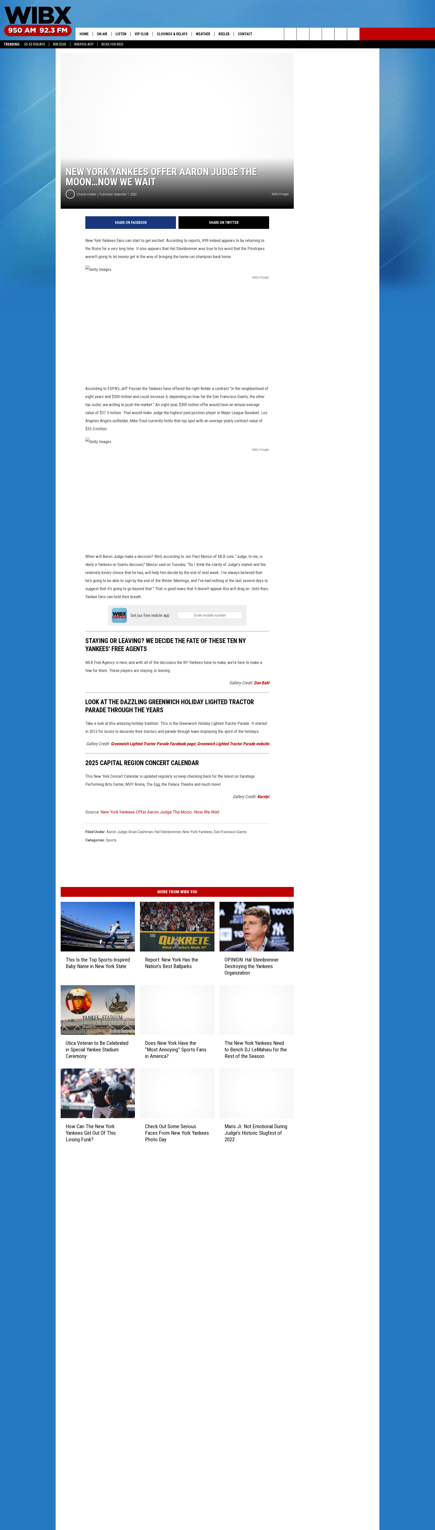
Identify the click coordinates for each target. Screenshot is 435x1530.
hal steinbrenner (168, 832)
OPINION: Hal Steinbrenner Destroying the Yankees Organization (252, 966)
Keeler (224, 34)
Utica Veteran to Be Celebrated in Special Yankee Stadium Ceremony (97, 1049)
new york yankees (197, 832)
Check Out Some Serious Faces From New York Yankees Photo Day (177, 1133)
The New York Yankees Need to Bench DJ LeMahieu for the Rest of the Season (256, 1049)
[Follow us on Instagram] (328, 34)
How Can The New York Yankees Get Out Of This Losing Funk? (91, 1133)
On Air (102, 34)
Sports (111, 840)
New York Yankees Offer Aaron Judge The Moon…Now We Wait (160, 811)
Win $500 (59, 44)
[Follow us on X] (353, 34)
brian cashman (141, 832)
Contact (245, 34)
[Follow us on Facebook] (315, 34)
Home (84, 34)
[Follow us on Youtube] (341, 34)
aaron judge (116, 832)
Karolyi (263, 796)
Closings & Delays (172, 34)
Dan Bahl (261, 682)
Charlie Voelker (86, 194)
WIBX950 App (84, 44)
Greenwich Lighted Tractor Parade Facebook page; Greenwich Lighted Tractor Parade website (190, 743)
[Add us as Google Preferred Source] (303, 34)
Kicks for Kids (112, 44)
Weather (203, 34)
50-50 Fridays (34, 44)
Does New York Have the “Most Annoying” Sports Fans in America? (175, 1049)
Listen (121, 34)
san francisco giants (230, 832)
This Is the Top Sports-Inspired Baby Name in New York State (98, 963)
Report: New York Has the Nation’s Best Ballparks (171, 963)
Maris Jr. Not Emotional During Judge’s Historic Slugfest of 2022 (256, 1133)
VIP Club (142, 34)
